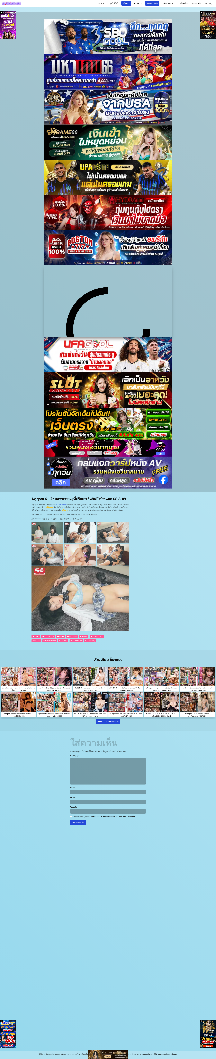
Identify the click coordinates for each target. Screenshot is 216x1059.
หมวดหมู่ (208, 3)
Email (73, 797)
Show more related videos (108, 721)
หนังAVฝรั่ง (196, 3)
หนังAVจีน (184, 3)
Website (73, 807)
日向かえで (91, 641)
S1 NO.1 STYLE (97, 636)
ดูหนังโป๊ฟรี (113, 3)
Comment (74, 756)
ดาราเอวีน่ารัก (152, 3)
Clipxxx (36, 636)
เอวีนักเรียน (73, 636)
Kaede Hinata (61, 504)
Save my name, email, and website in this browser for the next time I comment (104, 817)
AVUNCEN (138, 3)
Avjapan (101, 3)
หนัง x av (37, 641)
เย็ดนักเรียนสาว (50, 641)
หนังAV (125, 3)
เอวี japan (64, 641)
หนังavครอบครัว (168, 3)
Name (73, 788)
